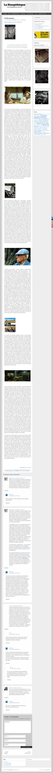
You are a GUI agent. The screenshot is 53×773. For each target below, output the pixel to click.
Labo (36, 13)
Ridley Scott (42, 127)
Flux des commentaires (7, 763)
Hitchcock (45, 121)
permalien (27, 470)
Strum (10, 687)
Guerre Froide (43, 120)
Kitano (35, 122)
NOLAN (39, 126)
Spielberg (47, 130)
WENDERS (35, 134)
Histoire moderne (38, 121)
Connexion (5, 761)
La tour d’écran (28, 467)
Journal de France (16, 547)
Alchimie (36, 114)
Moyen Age (46, 125)
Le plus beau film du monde (42, 122)
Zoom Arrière (43, 134)
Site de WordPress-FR (7, 765)
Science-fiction (37, 129)
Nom (5, 735)
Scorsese (42, 129)
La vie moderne (22, 524)
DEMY (48, 114)
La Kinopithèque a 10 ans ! (15, 19)
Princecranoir (37, 25)
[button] (52, 217)
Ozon (42, 126)
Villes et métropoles (44, 133)
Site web (6, 744)
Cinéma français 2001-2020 (24, 469)
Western (39, 134)
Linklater (35, 123)
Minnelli (35, 125)
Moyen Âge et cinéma (15, 13)
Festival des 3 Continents (41, 118)
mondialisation (38, 125)
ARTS (40, 114)
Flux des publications (7, 762)
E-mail (6, 740)
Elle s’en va (25, 556)
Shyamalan (44, 130)
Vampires (36, 133)
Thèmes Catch (48, 769)
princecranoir (11, 494)
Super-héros (37, 132)
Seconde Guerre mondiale (40, 129)
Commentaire (7, 721)
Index (9, 13)
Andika (36, 24)
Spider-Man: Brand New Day (45, 25)
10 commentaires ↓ (23, 19)
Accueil (5, 13)
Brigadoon (19, 480)
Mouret (41, 125)
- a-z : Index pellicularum (15, 469)
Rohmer (45, 127)
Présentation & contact (42, 13)
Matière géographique (9, 470)
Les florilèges (23, 13)
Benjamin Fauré (11, 478)
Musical (36, 126)
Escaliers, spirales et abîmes (40, 116)
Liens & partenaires (30, 13)
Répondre (6, 490)
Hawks (48, 119)
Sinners (42, 23)
